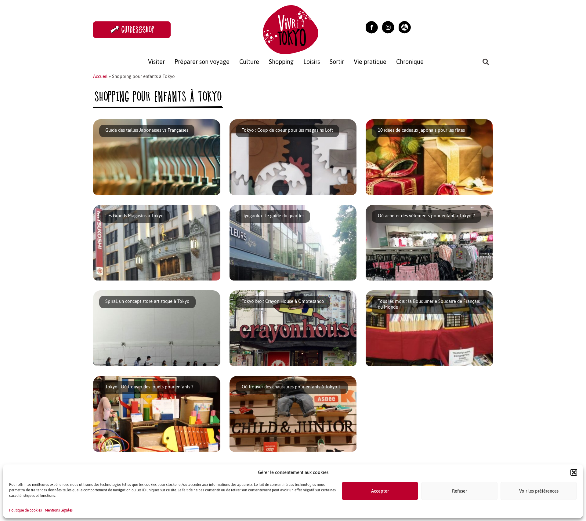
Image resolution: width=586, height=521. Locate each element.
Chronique (410, 61)
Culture (249, 61)
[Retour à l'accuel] (290, 28)
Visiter (156, 61)
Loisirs (311, 61)
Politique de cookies (25, 510)
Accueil (100, 76)
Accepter (380, 490)
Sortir (337, 61)
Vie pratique (370, 61)
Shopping (281, 61)
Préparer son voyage (202, 61)
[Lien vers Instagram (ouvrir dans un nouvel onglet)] (388, 26)
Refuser (459, 490)
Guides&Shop (137, 29)
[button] (574, 472)
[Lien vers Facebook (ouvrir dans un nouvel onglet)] (372, 26)
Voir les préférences (539, 490)
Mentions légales (59, 510)
